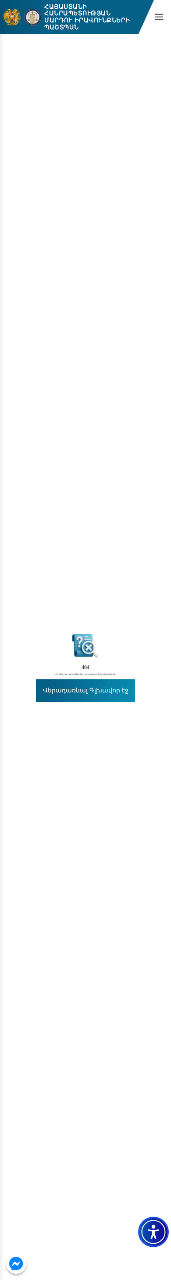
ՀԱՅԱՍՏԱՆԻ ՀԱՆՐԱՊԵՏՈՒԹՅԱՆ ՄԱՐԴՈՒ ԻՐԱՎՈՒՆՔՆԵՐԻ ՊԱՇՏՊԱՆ (87, 17)
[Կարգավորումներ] (153, 1232)
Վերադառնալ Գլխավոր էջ (85, 690)
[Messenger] (16, 1264)
